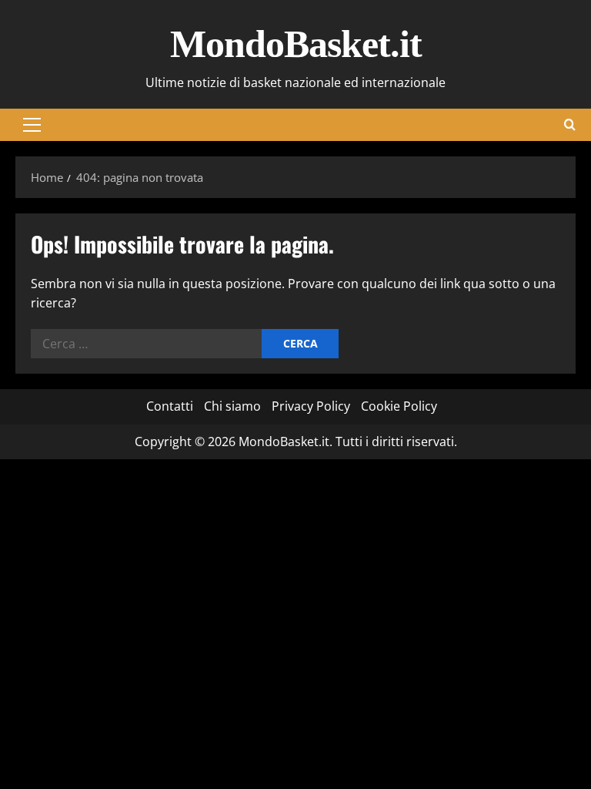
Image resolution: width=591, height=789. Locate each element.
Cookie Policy (399, 406)
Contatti (169, 406)
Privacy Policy (311, 406)
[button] (31, 125)
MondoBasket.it (296, 43)
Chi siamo (232, 406)
